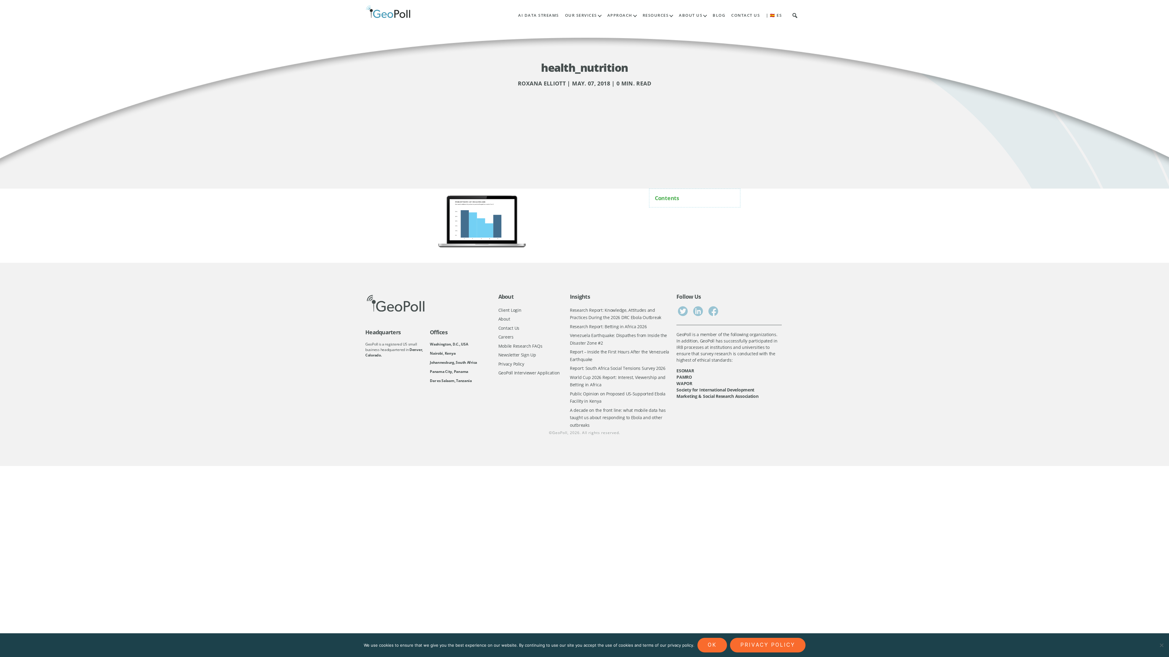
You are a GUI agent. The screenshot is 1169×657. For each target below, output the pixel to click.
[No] (1161, 645)
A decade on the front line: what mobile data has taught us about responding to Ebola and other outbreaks (618, 417)
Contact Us (745, 15)
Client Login (509, 310)
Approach (619, 15)
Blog (719, 15)
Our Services (581, 15)
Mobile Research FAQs (520, 346)
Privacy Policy (511, 364)
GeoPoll (559, 432)
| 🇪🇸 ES (774, 15)
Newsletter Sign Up (517, 355)
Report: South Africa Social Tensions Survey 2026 (617, 368)
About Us (690, 15)
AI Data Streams (538, 15)
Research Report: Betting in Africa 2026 (608, 326)
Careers (506, 337)
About (504, 319)
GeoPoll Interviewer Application (529, 373)
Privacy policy (767, 645)
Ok (712, 645)
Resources (656, 15)
